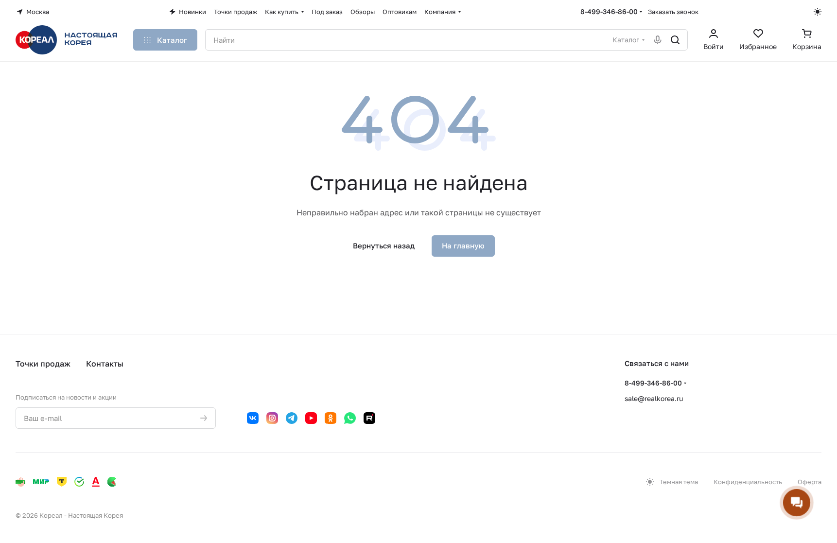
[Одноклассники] (330, 418)
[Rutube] (369, 418)
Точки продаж (43, 363)
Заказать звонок (673, 12)
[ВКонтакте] (253, 418)
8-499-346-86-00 (609, 11)
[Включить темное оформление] (817, 12)
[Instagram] (272, 418)
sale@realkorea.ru (654, 398)
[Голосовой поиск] (658, 40)
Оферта (809, 482)
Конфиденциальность (748, 482)
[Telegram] (291, 418)
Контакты (104, 363)
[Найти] (675, 40)
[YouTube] (311, 418)
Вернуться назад (384, 245)
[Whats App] (350, 418)
